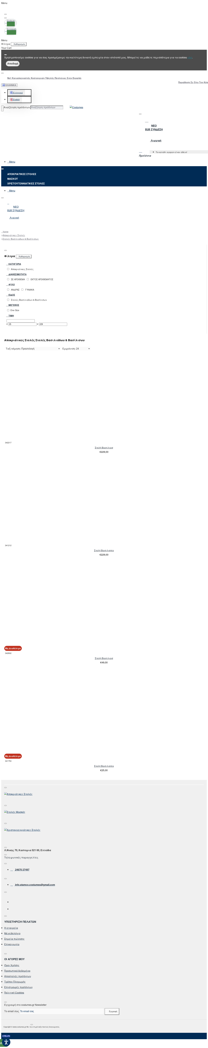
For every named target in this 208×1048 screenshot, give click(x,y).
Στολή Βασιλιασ (104, 447)
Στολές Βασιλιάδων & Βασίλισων (21, 238)
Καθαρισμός (19, 44)
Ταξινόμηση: (13, 348)
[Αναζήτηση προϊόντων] (2, 108)
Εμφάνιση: (69, 348)
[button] (16, 93)
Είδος (11, 294)
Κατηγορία (14, 263)
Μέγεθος (13, 305)
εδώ (189, 57)
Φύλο (11, 284)
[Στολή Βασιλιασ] (46, 398)
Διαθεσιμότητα (17, 274)
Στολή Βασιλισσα (104, 550)
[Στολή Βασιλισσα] (46, 501)
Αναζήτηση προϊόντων (17, 107)
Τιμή (11, 315)
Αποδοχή (12, 63)
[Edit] (5, 14)
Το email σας (11, 1011)
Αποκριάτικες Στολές (14, 235)
